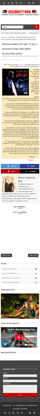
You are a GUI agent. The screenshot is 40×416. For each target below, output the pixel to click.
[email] (25, 2)
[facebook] (8, 3)
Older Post (33, 255)
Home (4, 37)
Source (32, 157)
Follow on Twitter (9, 269)
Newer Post (6, 255)
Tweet (13, 166)
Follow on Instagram (10, 282)
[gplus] (12, 3)
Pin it (13, 171)
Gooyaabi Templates (20, 409)
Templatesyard (20, 405)
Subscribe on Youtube (11, 278)
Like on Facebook (9, 273)
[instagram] (16, 3)
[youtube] (29, 3)
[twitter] (4, 3)
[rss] (20, 3)
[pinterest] (33, 3)
